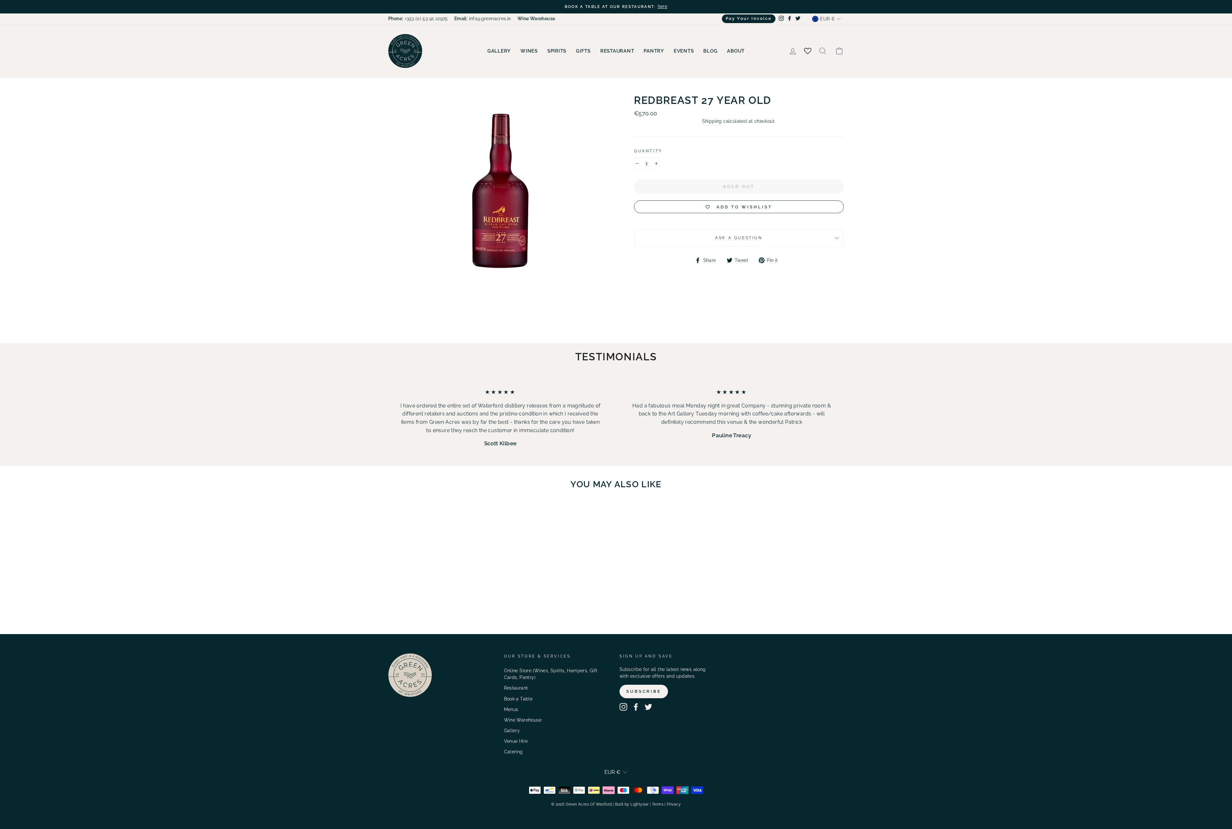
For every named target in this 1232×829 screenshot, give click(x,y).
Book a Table (518, 698)
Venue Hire (516, 741)
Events (684, 51)
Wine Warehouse (523, 720)
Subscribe (643, 691)
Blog (710, 51)
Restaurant (617, 51)
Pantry (654, 51)
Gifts (583, 51)
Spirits (556, 51)
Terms (657, 804)
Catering (513, 751)
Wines (529, 51)
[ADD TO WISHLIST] (465, 513)
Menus (511, 709)
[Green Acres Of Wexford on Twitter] (648, 707)
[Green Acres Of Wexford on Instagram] (623, 707)
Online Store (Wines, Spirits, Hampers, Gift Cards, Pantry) (551, 674)
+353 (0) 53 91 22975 (418, 18)
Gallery (499, 51)
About (736, 51)
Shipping (712, 121)
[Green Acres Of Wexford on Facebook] (636, 707)
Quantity (648, 151)
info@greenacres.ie (482, 18)
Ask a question (738, 238)
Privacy (674, 804)
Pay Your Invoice (749, 18)
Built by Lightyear (632, 804)
